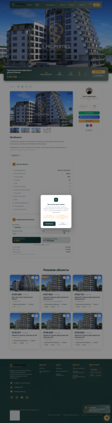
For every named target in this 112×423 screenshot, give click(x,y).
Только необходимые (62, 223)
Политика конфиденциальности (49, 216)
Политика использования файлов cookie (62, 217)
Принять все (49, 223)
